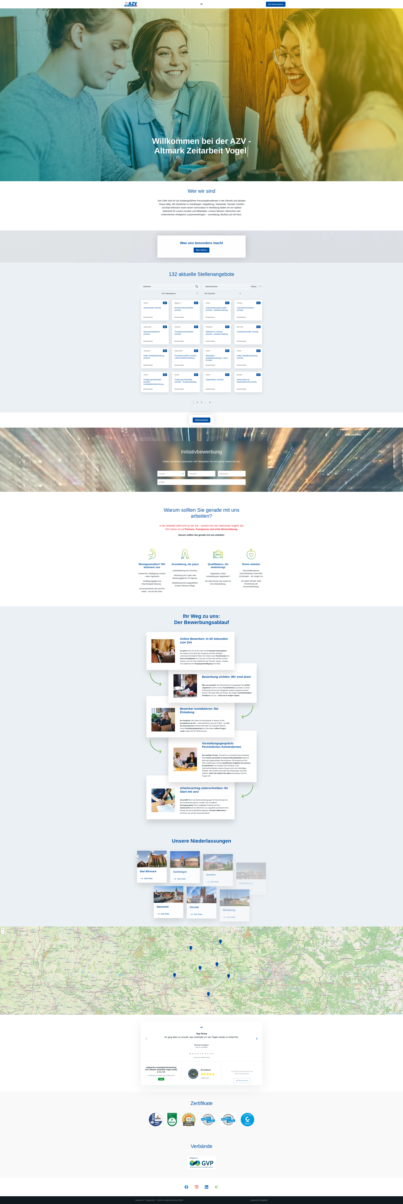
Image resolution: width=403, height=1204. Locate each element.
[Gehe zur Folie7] (205, 1054)
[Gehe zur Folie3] (195, 1054)
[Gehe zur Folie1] (190, 1054)
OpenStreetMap (397, 1013)
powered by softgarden (259, 1200)
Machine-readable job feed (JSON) (170, 1200)
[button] (174, 975)
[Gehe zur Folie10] (213, 1054)
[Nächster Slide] (257, 1039)
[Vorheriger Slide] (146, 1039)
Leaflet (389, 1013)
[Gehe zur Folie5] (200, 1054)
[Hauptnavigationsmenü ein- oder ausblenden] (201, 4)
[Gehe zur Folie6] (203, 1054)
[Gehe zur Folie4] (197, 1054)
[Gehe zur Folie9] (210, 1054)
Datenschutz (150, 1200)
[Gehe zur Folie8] (208, 1054)
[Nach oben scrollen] (131, 4)
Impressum (139, 1200)
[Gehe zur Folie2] (192, 1054)
